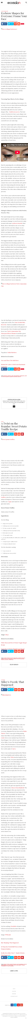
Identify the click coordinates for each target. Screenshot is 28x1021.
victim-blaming (10, 965)
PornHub (13, 926)
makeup (11, 376)
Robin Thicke (13, 964)
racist (2, 738)
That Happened (17, 965)
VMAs (12, 757)
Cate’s (14, 749)
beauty (5, 375)
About (14, 988)
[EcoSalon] (14, 2)
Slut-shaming (19, 964)
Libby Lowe (11, 687)
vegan (10, 501)
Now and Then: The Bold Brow (10, 360)
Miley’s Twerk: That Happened (12, 683)
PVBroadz (8, 935)
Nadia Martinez (12, 352)
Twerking (3, 965)
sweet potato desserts (7, 658)
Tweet (11, 23)
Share (5, 23)
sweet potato (21, 658)
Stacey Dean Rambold (17, 788)
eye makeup (16, 375)
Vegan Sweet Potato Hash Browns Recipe (13, 649)
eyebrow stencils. (17, 223)
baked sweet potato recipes (11, 658)
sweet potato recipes (18, 658)
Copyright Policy (14, 996)
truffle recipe (4, 659)
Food (2, 421)
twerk (23, 965)
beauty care (10, 375)
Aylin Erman (12, 431)
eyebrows (22, 375)
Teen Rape (10, 965)
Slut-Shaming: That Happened (10, 943)
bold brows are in (14, 112)
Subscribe (14, 993)
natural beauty (17, 376)
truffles (3, 497)
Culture (3, 679)
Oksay (7, 635)
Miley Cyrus (6, 964)
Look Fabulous (4, 11)
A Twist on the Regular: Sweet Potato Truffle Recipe (14, 426)
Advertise (14, 991)
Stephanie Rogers (13, 21)
